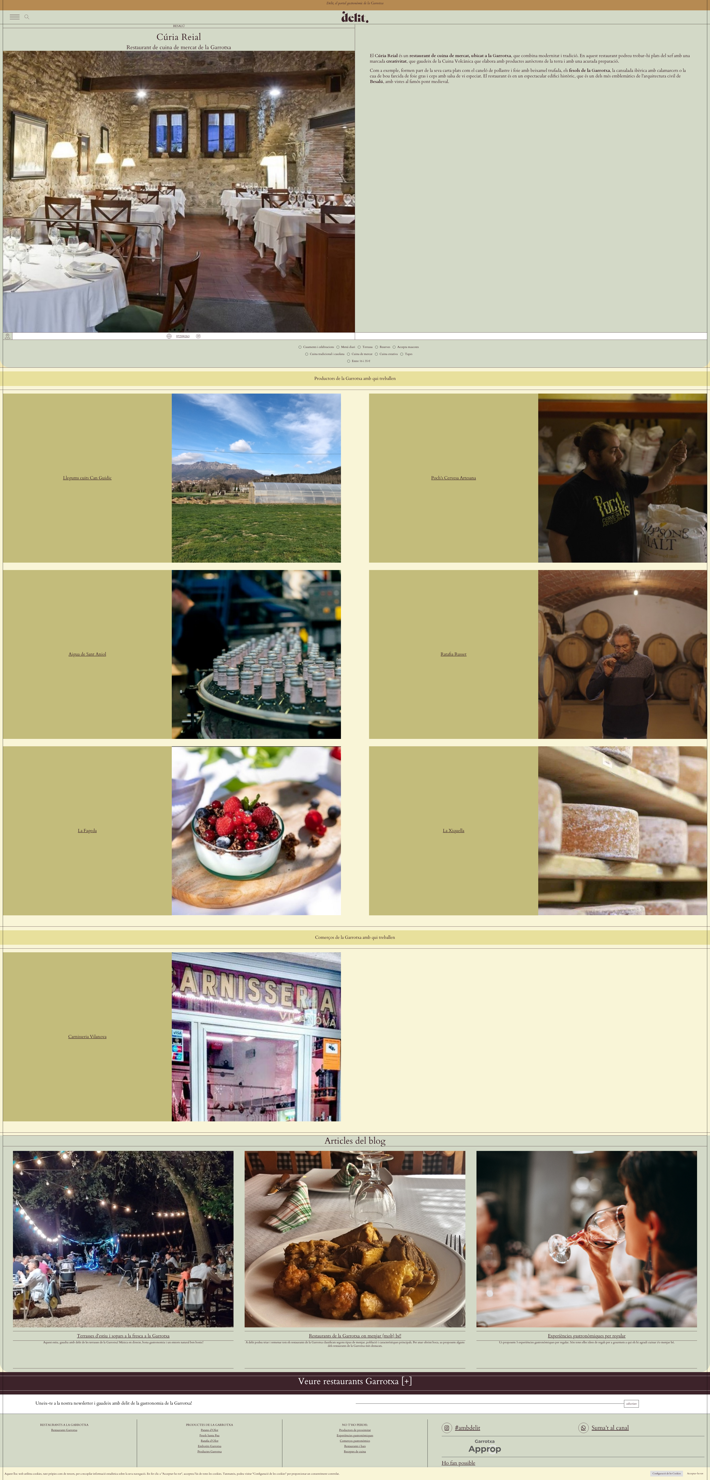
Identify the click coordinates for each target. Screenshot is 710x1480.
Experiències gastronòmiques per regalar (587, 1336)
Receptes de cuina (355, 1452)
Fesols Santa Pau (209, 1435)
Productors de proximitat (355, 1430)
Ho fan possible (458, 1463)
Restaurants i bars (355, 1446)
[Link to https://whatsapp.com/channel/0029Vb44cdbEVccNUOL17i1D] (583, 1428)
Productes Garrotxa (209, 1452)
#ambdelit (467, 1428)
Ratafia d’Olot (209, 1441)
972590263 (183, 336)
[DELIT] (355, 12)
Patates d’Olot (209, 1430)
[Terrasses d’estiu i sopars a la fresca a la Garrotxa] (123, 1153)
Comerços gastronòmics (355, 1441)
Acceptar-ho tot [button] (695, 1473)
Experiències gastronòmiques (355, 1435)
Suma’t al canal (610, 1428)
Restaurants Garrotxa (64, 1430)
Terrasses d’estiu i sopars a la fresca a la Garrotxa (123, 1336)
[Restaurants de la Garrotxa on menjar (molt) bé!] (355, 1153)
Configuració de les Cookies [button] (666, 1473)
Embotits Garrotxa (209, 1446)
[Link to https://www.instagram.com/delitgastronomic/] (447, 1428)
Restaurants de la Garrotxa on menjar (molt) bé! (355, 1336)
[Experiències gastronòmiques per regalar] (586, 1153)
